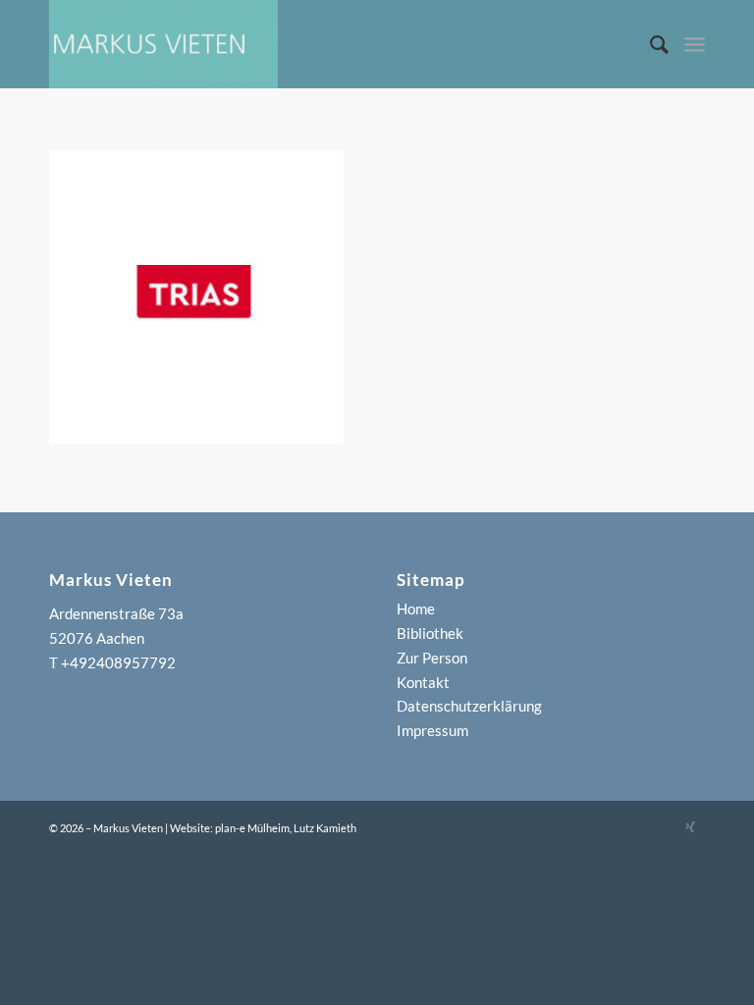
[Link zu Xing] (690, 826)
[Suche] (650, 44)
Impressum (432, 730)
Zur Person (432, 657)
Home (416, 608)
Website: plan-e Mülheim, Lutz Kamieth (263, 827)
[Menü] (694, 44)
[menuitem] (650, 44)
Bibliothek (430, 633)
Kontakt (423, 682)
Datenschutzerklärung (469, 705)
